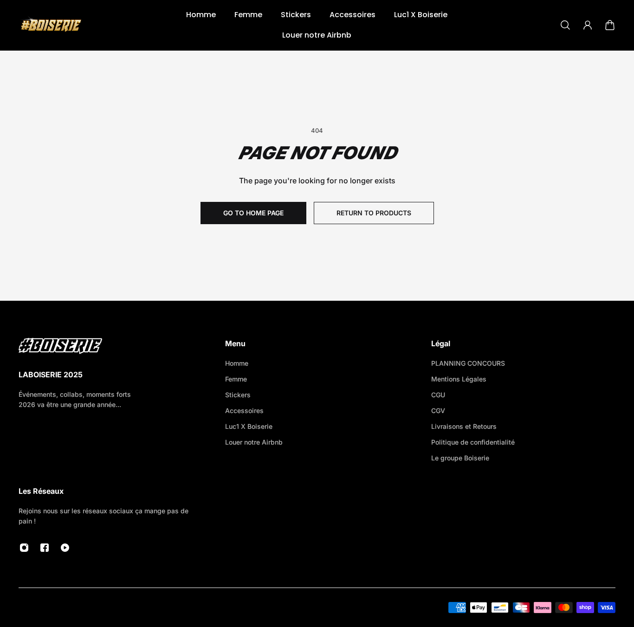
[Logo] (51, 25)
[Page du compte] (587, 25)
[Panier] (610, 25)
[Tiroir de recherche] (565, 25)
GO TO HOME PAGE (253, 213)
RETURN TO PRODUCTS (373, 213)
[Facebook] (44, 547)
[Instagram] (24, 547)
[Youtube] (65, 547)
